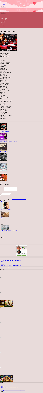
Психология (4, 21)
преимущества (35, 267)
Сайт (0, 194)
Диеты (2, 17)
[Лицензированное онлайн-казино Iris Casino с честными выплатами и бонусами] (6, 374)
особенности (27, 267)
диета (12, 267)
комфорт (20, 267)
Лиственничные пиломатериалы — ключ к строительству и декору (9, 217)
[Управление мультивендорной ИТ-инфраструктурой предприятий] (5, 223)
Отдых (2, 24)
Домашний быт (3, 22)
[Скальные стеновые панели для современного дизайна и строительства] (6, 299)
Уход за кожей (4, 20)
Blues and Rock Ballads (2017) (4, 151)
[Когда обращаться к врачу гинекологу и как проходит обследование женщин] (6, 329)
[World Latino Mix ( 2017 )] (3, 180)
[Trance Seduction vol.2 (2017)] (3, 160)
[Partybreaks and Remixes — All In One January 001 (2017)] (3, 140)
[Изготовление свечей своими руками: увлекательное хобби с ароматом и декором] (6, 314)
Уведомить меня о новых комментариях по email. (6, 195)
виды (3, 267)
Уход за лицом (4, 19)
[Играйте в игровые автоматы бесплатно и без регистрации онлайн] (5, 242)
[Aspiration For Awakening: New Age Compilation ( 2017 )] (3, 170)
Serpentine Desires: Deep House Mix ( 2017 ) (6, 209)
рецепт (1, 268)
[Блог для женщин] (4, 9)
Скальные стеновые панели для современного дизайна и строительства (9, 236)
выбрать (8, 267)
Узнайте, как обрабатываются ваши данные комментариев (19, 199)
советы (6, 268)
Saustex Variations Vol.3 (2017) (4, 131)
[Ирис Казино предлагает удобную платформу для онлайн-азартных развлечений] (6, 344)
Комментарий (2, 190)
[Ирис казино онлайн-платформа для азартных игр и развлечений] (6, 359)
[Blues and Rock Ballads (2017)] (3, 150)
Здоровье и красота (4, 18)
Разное (3, 25)
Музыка (1, 29)
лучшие (22, 267)
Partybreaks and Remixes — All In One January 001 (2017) (8, 141)
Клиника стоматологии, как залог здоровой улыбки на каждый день (9, 230)
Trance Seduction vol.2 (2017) (4, 161)
